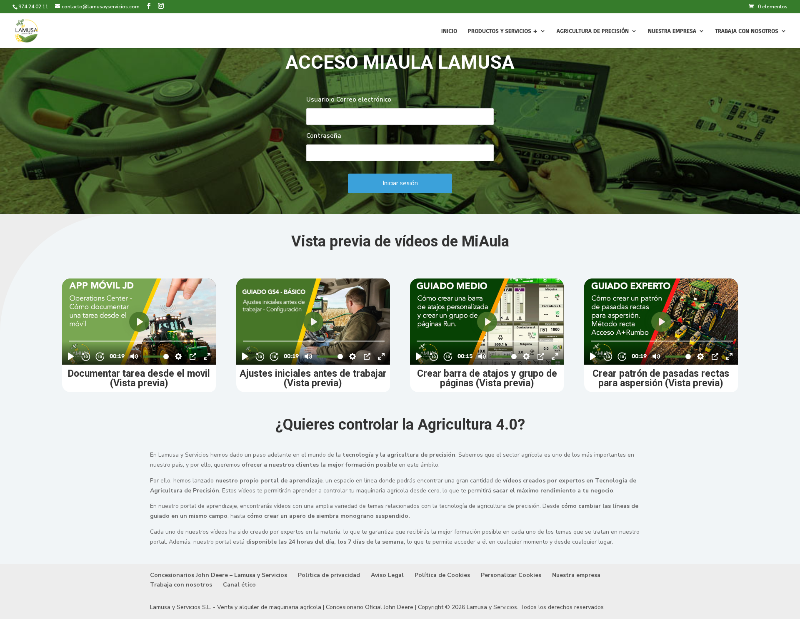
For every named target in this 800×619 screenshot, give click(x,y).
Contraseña (323, 136)
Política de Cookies (442, 575)
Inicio (449, 31)
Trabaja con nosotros (746, 31)
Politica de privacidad (329, 575)
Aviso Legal (387, 575)
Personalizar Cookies (511, 575)
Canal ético (239, 585)
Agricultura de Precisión (593, 31)
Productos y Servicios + (503, 31)
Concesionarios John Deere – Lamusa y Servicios (218, 575)
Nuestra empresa (672, 31)
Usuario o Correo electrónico (348, 99)
